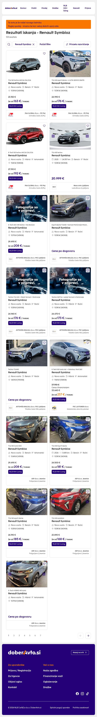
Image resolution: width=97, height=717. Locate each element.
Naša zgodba (50, 670)
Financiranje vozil (53, 676)
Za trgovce (14, 676)
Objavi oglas (15, 681)
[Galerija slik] (70, 63)
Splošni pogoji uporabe (60, 708)
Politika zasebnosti (81, 708)
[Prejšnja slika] (53, 63)
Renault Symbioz (23, 44)
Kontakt (12, 687)
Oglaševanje (50, 681)
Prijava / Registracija (19, 670)
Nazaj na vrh (78, 652)
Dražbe (47, 687)
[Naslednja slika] (87, 63)
